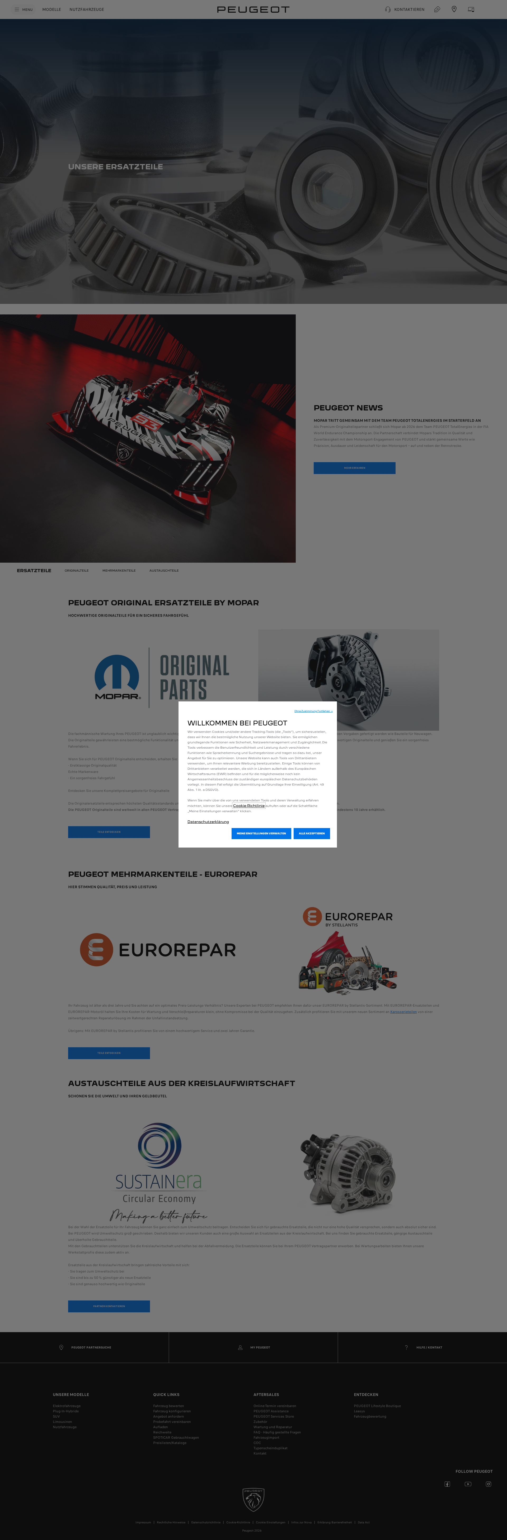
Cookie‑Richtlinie (249, 806)
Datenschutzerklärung (208, 822)
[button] (313, 711)
